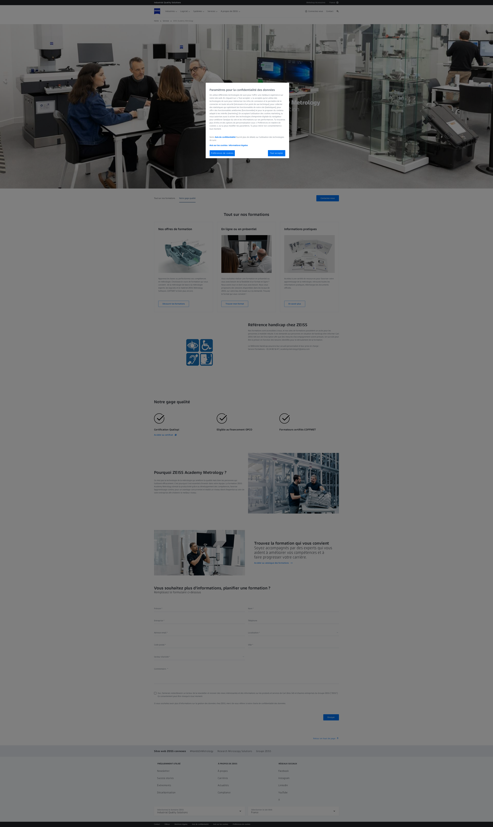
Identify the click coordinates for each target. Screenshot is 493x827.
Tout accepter (276, 153)
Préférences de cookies (222, 153)
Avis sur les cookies (218, 145)
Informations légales (238, 145)
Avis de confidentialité (225, 137)
